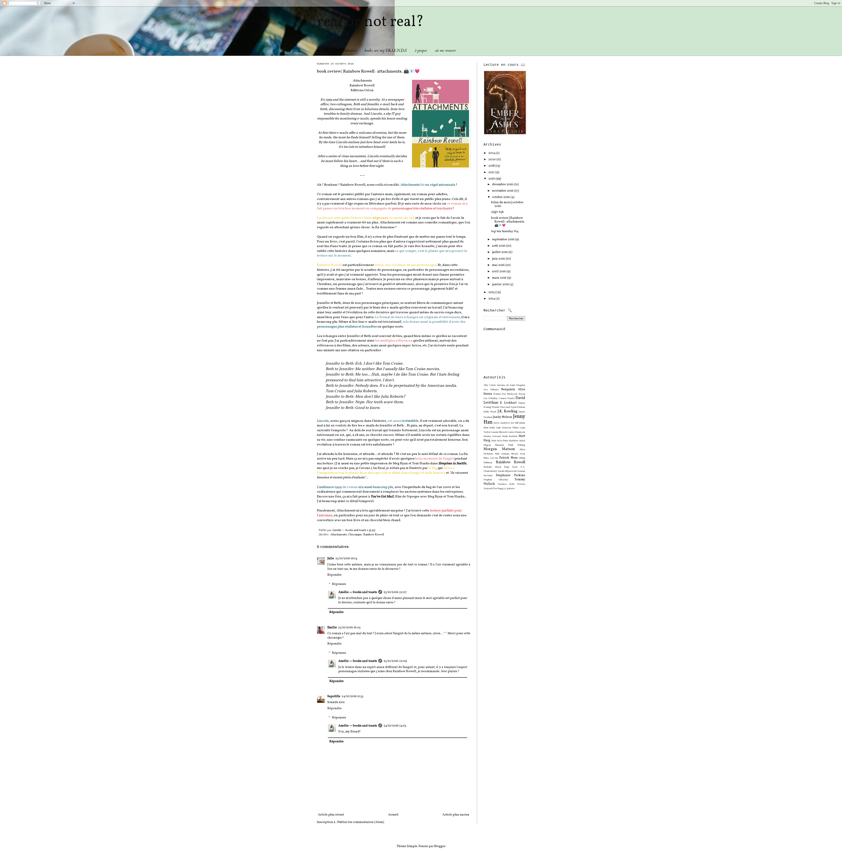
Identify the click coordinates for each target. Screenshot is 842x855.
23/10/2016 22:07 (395, 592)
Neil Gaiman (502, 454)
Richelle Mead (492, 467)
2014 (492, 299)
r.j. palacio (509, 488)
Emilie (332, 627)
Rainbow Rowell (373, 535)
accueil (323, 50)
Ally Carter (489, 385)
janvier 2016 (501, 284)
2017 (491, 172)
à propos (421, 50)
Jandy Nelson (502, 417)
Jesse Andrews (502, 423)
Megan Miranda (493, 445)
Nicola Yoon (518, 454)
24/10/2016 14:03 (395, 726)
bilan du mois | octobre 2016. (507, 204)
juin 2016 (499, 259)
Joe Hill (515, 423)
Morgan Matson (499, 449)
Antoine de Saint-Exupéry (511, 385)
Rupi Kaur (510, 467)
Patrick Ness (508, 458)
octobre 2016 (501, 197)
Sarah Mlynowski (507, 471)
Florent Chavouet (501, 407)
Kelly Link (495, 427)
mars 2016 (499, 278)
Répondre (334, 575)
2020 (492, 159)
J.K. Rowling (508, 411)
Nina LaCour (490, 458)
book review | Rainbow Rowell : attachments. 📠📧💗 (508, 222)
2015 (491, 292)
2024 (492, 153)
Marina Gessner (492, 436)
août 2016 (499, 246)
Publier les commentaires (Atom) (360, 822)
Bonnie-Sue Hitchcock (505, 394)
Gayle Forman (517, 407)
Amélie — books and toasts (357, 592)
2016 (492, 179)
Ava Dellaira (491, 389)
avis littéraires (346, 50)
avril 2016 (499, 271)
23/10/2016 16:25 (349, 627)
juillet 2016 (500, 252)
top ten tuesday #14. (505, 231)
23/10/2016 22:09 (395, 661)
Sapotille (333, 696)
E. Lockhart (508, 403)
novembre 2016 (503, 191)
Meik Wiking (516, 445)
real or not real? (370, 22)
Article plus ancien (455, 815)
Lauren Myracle (499, 432)
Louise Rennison (516, 432)
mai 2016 (498, 265)
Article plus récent (331, 815)
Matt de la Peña (499, 440)
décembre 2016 (503, 184)
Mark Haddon (510, 436)
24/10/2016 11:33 (352, 696)
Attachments (338, 535)
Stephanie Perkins (510, 475)
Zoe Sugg (498, 488)
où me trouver (445, 50)
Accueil (393, 815)
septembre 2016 (503, 239)
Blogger (439, 846)
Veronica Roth (506, 484)
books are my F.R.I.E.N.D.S (385, 50)
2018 (491, 166)
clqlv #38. (497, 212)
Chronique (355, 535)
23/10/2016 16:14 (346, 558)
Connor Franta (507, 398)
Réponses (339, 584)
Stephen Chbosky (495, 479)
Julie (330, 558)
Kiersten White (510, 427)
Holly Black (489, 411)
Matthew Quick (517, 440)
